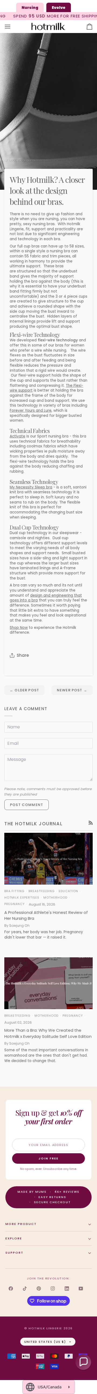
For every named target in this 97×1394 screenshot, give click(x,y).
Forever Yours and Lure (30, 410)
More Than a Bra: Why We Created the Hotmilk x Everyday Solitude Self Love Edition (48, 1033)
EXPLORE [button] (13, 1238)
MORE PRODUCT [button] (21, 1224)
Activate (17, 436)
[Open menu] (12, 26)
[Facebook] (10, 1288)
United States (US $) (45, 1342)
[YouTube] (80, 1288)
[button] (83, 1362)
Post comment (26, 804)
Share (23, 655)
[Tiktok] (24, 1288)
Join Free (48, 1158)
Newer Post (72, 690)
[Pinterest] (38, 1288)
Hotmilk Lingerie (45, 1328)
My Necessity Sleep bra (31, 487)
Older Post (24, 690)
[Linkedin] (66, 1288)
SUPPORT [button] (14, 1252)
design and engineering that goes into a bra (46, 598)
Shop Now (19, 627)
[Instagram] (52, 1288)
